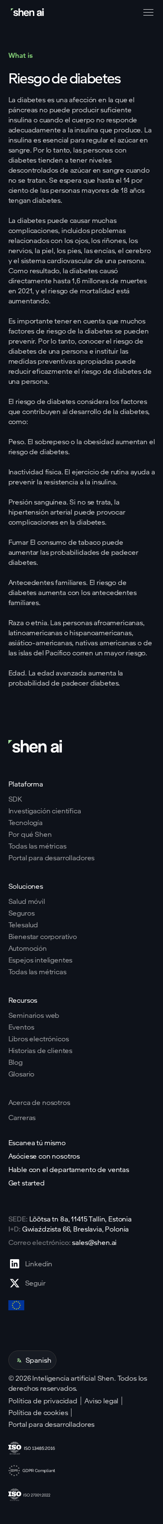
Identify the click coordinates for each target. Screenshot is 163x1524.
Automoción (27, 948)
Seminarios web (34, 1015)
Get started (26, 1183)
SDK (15, 799)
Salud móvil (26, 901)
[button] (146, 13)
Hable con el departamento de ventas (68, 1169)
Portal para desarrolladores (51, 858)
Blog (15, 1062)
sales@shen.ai (94, 1242)
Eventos (21, 1027)
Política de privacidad (42, 1401)
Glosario (21, 1074)
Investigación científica (44, 811)
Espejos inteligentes (40, 960)
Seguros (21, 913)
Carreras (22, 1117)
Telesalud (23, 925)
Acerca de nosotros (39, 1102)
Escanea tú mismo (37, 1142)
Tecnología (25, 822)
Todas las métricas (37, 846)
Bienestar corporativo (42, 936)
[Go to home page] (28, 12)
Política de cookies (38, 1412)
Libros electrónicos (38, 1039)
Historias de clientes (40, 1050)
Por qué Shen (30, 834)
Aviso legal (101, 1401)
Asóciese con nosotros (44, 1156)
